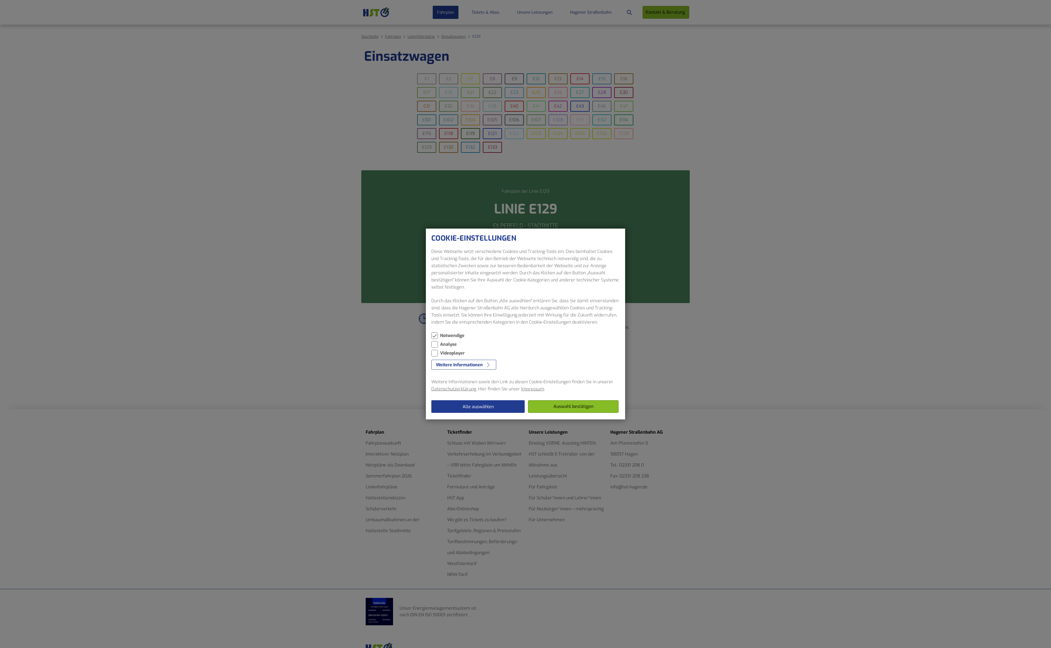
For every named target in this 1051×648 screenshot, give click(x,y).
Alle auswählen (478, 407)
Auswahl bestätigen (573, 406)
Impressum (532, 389)
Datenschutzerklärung (453, 389)
